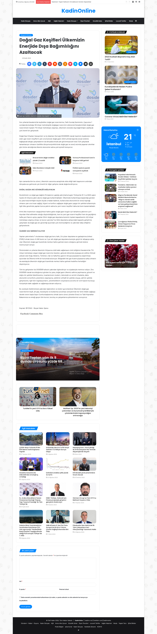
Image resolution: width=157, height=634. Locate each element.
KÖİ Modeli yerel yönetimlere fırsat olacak (84, 474)
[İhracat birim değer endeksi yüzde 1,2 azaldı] (25, 160)
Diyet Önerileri (85, 21)
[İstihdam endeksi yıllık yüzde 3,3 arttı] (58, 464)
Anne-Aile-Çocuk (39, 21)
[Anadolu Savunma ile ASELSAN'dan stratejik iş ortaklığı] (31, 464)
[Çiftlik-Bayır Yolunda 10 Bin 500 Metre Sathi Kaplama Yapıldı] (31, 439)
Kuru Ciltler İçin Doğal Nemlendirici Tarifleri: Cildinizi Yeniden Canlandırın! (120, 263)
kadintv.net (88, 620)
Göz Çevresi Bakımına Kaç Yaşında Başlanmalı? (67, 2)
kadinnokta (107, 620)
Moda (131, 21)
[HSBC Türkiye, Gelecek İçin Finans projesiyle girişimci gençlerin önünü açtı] (58, 489)
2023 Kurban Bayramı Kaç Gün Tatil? (120, 58)
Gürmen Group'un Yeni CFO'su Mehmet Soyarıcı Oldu (84, 499)
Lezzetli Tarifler (121, 21)
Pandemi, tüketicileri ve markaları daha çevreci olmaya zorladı (127, 187)
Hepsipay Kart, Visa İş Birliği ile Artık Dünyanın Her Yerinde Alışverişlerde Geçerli (84, 449)
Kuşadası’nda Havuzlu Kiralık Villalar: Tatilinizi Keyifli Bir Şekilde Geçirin (127, 177)
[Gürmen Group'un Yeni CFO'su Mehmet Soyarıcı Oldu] (84, 489)
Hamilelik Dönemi (90, 627)
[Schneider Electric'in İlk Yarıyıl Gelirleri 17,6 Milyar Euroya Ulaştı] (58, 439)
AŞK (49, 21)
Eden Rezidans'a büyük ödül (43, 168)
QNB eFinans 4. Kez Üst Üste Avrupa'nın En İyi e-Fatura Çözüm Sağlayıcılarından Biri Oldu (57, 528)
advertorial (68, 627)
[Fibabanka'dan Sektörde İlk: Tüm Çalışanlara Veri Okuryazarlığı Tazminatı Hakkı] (84, 516)
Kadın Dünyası (25, 21)
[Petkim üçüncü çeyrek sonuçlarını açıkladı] (65, 171)
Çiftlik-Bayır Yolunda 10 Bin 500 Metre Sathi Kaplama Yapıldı (29, 449)
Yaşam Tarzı (122, 623)
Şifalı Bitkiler (109, 21)
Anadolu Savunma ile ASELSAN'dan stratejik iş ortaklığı (28, 475)
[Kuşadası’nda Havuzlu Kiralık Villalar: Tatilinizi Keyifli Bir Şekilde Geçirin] (111, 178)
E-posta (22, 589)
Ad (20, 581)
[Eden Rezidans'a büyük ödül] (25, 171)
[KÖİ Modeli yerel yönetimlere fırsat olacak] (84, 464)
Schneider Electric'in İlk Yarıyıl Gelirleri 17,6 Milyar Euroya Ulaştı (57, 449)
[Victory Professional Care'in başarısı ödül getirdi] (65, 160)
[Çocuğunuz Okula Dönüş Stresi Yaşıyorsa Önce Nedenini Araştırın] (111, 225)
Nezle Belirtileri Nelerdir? (127, 212)
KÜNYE (99, 627)
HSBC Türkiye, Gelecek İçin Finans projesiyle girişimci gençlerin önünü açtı (56, 500)
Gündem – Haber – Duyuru (30, 623)
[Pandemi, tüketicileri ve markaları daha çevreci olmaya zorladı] (111, 188)
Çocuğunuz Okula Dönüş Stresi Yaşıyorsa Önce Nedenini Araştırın (127, 224)
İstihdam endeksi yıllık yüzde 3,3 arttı (57, 474)
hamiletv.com (98, 620)
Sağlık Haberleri (59, 21)
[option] (58, 359)
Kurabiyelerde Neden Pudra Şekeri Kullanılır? (118, 88)
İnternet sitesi (64, 589)
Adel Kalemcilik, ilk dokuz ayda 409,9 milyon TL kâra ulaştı (41, 359)
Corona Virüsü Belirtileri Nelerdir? (121, 116)
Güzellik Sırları (97, 21)
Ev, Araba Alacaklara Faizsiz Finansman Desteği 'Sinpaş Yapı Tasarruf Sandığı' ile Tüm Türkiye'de (30, 501)
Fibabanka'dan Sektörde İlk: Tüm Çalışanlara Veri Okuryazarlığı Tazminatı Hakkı (84, 527)
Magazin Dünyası (26, 35)
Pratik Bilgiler (59, 627)
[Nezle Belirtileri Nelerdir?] (111, 215)
